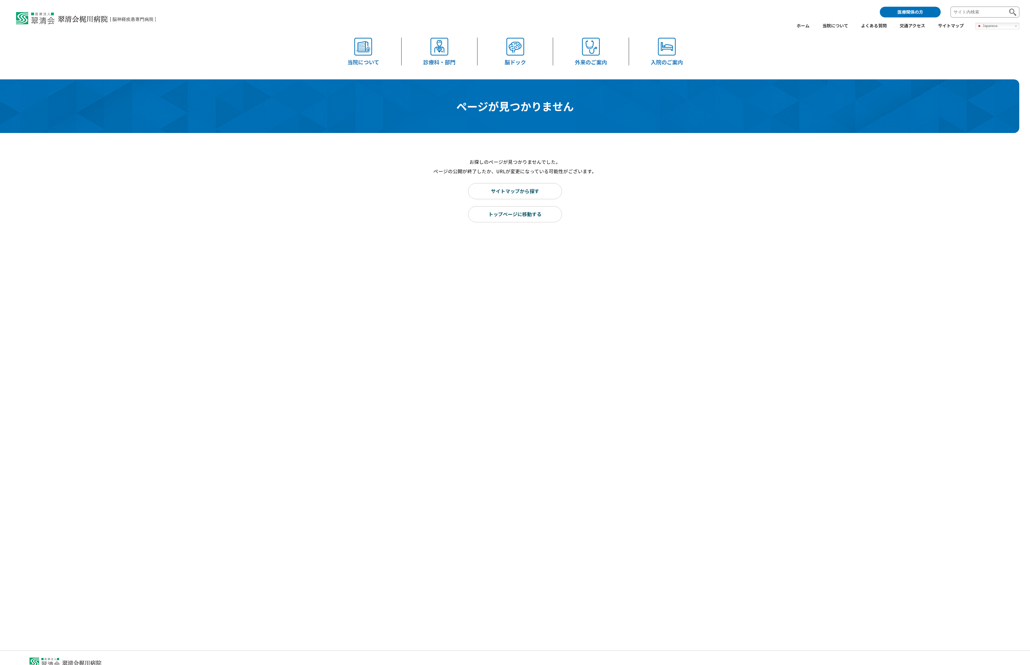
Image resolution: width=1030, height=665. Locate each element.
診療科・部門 (439, 61)
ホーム (803, 26)
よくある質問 (874, 26)
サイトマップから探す (515, 190)
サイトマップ (951, 26)
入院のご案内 (667, 61)
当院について (363, 61)
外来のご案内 (591, 61)
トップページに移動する (515, 213)
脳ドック (515, 61)
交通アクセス (912, 26)
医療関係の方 (910, 12)
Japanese (989, 26)
